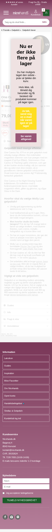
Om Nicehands (11, 388)
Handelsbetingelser (13, 403)
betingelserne (27, 493)
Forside (6, 30)
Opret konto (9, 396)
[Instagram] (11, 517)
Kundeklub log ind (12, 418)
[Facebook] (5, 517)
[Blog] (17, 517)
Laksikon (8, 358)
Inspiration (9, 373)
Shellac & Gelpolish (13, 411)
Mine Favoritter (11, 380)
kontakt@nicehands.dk (13, 450)
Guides (7, 365)
